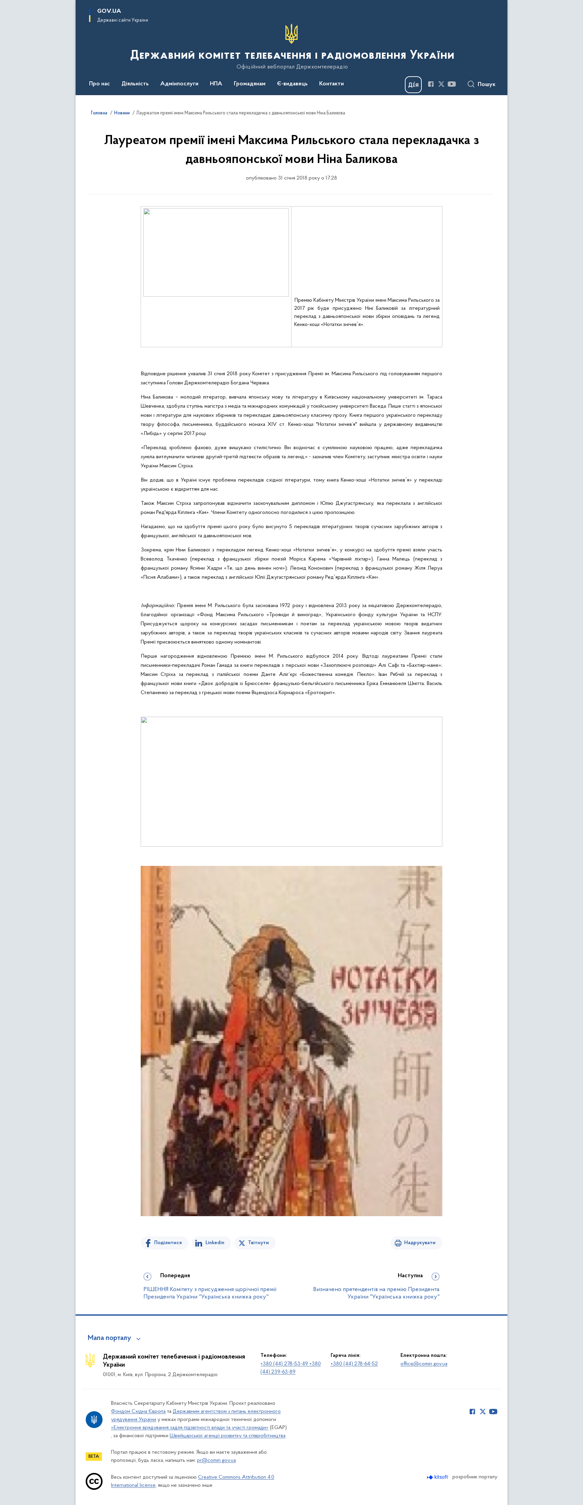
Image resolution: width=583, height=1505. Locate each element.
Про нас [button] (99, 84)
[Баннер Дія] (413, 84)
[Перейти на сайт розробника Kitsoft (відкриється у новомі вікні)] (438, 1477)
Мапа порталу (109, 1338)
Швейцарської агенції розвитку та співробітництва (227, 1436)
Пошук (487, 85)
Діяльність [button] (135, 84)
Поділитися (168, 1243)
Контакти (331, 84)
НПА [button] (216, 84)
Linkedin (214, 1243)
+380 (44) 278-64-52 (354, 1364)
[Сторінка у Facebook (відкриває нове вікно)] (431, 84)
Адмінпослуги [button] (179, 84)
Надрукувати (420, 1243)
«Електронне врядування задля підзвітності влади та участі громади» (190, 1427)
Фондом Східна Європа (138, 1411)
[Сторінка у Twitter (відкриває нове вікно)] (441, 84)
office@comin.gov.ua (423, 1364)
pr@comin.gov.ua (216, 1460)
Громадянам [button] (250, 84)
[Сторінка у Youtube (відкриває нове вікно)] (452, 84)
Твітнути (258, 1243)
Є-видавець (292, 84)
